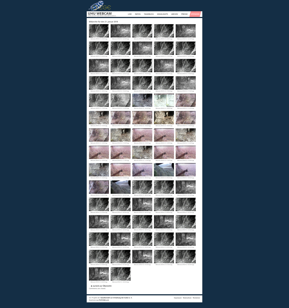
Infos (138, 14)
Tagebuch (149, 14)
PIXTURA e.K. (104, 300)
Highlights (162, 14)
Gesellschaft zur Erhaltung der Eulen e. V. (116, 298)
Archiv (174, 14)
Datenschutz (187, 298)
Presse (184, 14)
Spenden (195, 14)
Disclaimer (196, 298)
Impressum (178, 298)
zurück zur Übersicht (102, 286)
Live (130, 14)
